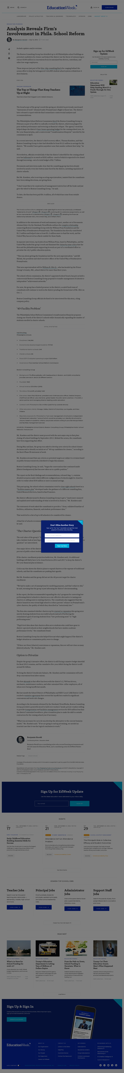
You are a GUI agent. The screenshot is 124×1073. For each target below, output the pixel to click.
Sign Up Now (62, 546)
